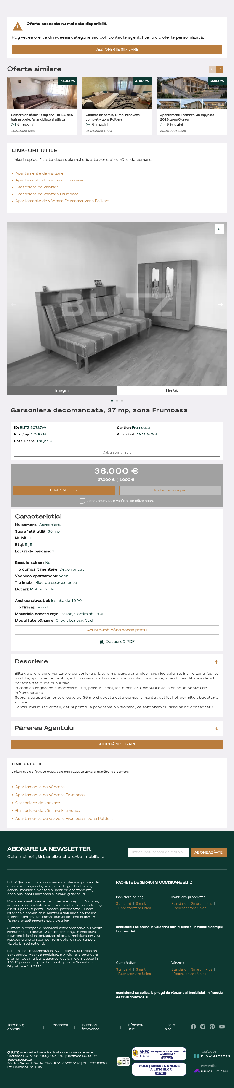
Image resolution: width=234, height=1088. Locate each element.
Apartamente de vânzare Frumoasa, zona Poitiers (63, 201)
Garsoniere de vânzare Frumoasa (47, 194)
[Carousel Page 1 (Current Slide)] (112, 401)
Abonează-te (208, 852)
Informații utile (136, 1027)
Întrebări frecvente (91, 1027)
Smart (141, 904)
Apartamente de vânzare (40, 173)
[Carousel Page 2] (117, 401)
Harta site (170, 1027)
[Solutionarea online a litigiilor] (159, 1069)
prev (212, 69)
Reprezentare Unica (134, 908)
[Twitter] (202, 1026)
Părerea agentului (45, 728)
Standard (123, 904)
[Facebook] (193, 1026)
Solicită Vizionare (63, 490)
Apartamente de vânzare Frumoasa (49, 180)
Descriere (31, 662)
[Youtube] (222, 1027)
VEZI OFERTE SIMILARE (117, 50)
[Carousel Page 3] (122, 401)
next (219, 69)
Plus (209, 904)
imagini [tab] (62, 391)
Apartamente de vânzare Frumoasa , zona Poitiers (64, 819)
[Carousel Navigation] (218, 69)
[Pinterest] (212, 1026)
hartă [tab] (172, 391)
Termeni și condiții (16, 1027)
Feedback (59, 1025)
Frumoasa (133, 428)
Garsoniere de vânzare (37, 187)
